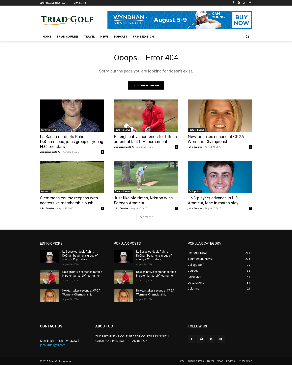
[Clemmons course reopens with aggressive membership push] (72, 177)
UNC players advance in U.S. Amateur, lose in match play (213, 200)
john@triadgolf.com (52, 345)
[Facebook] (233, 3)
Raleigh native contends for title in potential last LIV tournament (145, 139)
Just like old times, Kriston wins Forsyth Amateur (143, 200)
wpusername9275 (50, 151)
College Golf (195, 191)
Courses (45, 191)
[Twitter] (244, 3)
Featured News (48, 129)
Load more (144, 217)
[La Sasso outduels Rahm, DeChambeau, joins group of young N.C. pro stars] (72, 115)
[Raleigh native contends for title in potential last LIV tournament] (146, 115)
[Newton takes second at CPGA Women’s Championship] (220, 115)
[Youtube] (250, 3)
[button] (247, 36)
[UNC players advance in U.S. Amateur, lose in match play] (220, 177)
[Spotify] (239, 3)
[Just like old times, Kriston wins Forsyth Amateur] (146, 177)
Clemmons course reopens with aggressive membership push (69, 200)
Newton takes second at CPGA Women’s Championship (216, 139)
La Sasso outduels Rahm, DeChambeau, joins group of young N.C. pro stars (71, 141)
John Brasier (195, 146)
